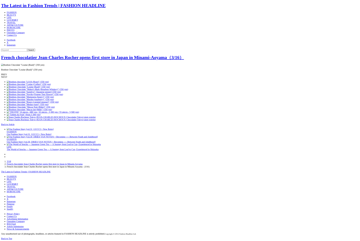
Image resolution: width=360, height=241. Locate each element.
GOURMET (12, 20)
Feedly (10, 206)
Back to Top (6, 238)
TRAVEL (11, 22)
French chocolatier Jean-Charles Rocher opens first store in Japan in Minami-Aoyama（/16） (92, 57)
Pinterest (10, 204)
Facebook (11, 40)
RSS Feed (11, 224)
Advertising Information (17, 219)
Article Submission (15, 226)
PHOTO (10, 30)
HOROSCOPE (14, 27)
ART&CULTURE (15, 25)
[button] (180, 74)
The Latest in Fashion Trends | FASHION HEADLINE (53, 5)
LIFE (9, 17)
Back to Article (7, 124)
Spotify (10, 209)
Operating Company (16, 32)
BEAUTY (11, 15)
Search (31, 50)
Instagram (11, 45)
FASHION (12, 12)
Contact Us (12, 35)
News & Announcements (18, 229)
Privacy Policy (13, 214)
